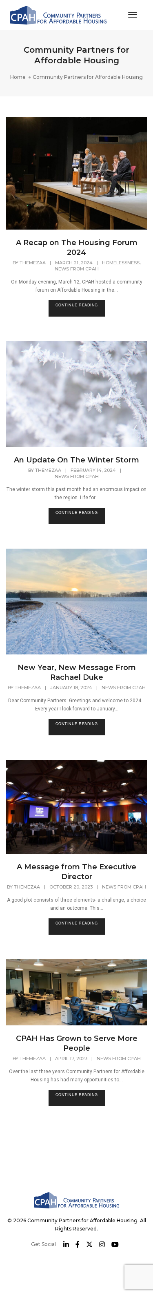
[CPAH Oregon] (58, 15)
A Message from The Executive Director (76, 871)
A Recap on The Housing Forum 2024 (76, 247)
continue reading (76, 305)
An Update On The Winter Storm (76, 459)
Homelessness (121, 263)
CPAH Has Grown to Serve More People (76, 1043)
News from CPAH (77, 269)
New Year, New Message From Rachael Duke (77, 672)
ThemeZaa (33, 263)
